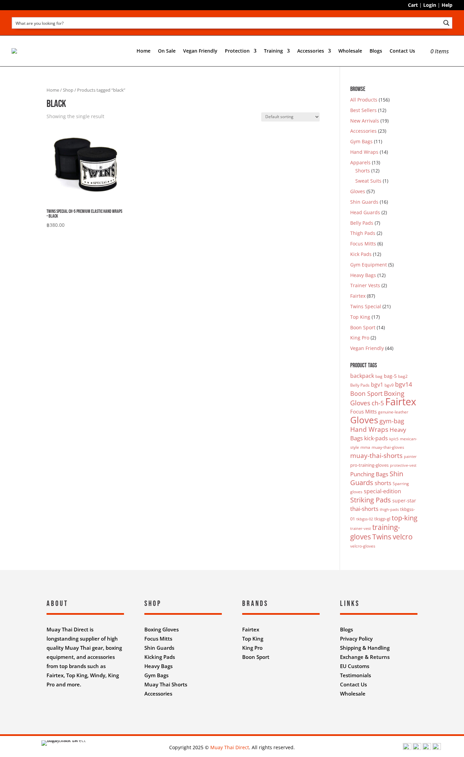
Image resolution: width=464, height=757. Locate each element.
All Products (363, 99)
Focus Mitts (363, 243)
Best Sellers (363, 110)
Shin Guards (364, 202)
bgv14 (403, 384)
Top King (360, 317)
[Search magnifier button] (446, 23)
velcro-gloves (362, 546)
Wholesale (350, 51)
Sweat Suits (368, 181)
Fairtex (357, 296)
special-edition (382, 491)
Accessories (363, 131)
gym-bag (391, 421)
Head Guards (365, 212)
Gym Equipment (368, 264)
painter (410, 456)
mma (365, 447)
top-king (404, 517)
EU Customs (354, 666)
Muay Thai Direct (229, 747)
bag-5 (390, 376)
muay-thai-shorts (376, 455)
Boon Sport (362, 327)
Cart (413, 5)
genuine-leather (393, 412)
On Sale (167, 51)
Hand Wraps (364, 152)
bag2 (403, 376)
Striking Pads (370, 499)
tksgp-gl (382, 519)
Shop (68, 90)
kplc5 (393, 439)
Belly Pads (361, 223)
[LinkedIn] (427, 748)
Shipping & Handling (365, 647)
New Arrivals (364, 120)
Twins (381, 536)
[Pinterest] (436, 748)
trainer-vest (360, 528)
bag (378, 376)
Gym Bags (361, 141)
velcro (403, 536)
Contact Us (402, 51)
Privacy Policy (356, 638)
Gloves (357, 191)
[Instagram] (417, 748)
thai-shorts (364, 509)
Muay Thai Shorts (165, 684)
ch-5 (378, 403)
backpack (362, 376)
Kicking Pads (159, 656)
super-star (404, 500)
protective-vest (403, 465)
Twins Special (365, 306)
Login (429, 5)
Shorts (362, 170)
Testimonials (355, 675)
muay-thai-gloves (388, 447)
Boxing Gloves (161, 629)
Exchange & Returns (365, 656)
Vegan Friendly (200, 51)
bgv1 (377, 384)
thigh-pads (389, 509)
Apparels (360, 162)
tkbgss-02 (364, 519)
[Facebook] (407, 748)
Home (143, 51)
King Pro (359, 337)
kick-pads (376, 438)
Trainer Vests (365, 285)
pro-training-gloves (369, 465)
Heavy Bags (363, 275)
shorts (383, 483)
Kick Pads (361, 254)
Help (447, 5)
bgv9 (389, 385)
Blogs (376, 51)
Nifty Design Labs (247, 711)
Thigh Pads (362, 233)
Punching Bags (369, 474)
